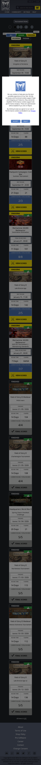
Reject (26, 121)
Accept (15, 121)
